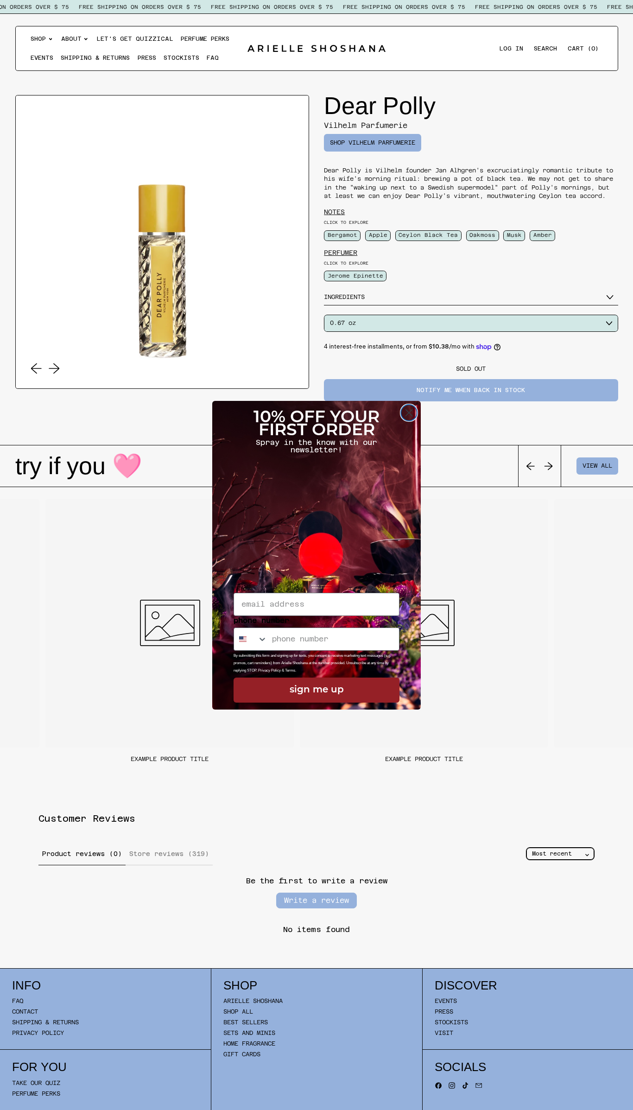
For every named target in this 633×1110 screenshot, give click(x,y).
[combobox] (250, 639)
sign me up (317, 690)
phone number (261, 620)
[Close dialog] (409, 413)
